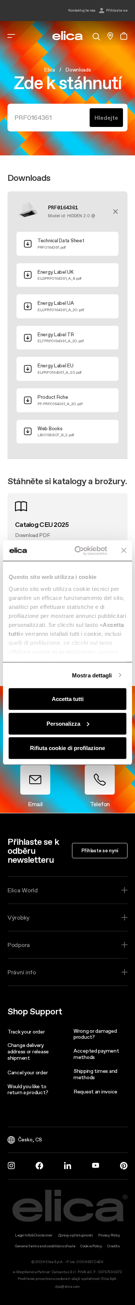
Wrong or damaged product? (95, 1034)
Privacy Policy (109, 1235)
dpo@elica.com (67, 1286)
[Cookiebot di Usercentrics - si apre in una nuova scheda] (79, 550)
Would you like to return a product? (28, 1089)
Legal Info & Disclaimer (33, 1235)
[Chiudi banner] (123, 550)
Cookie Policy (91, 1246)
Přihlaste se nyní (99, 850)
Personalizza (63, 723)
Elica (49, 69)
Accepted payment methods (96, 1054)
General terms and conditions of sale (45, 1246)
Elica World (23, 890)
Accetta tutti (68, 699)
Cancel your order (28, 1072)
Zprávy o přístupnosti (75, 1235)
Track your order (26, 1031)
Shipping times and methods (95, 1074)
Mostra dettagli (92, 675)
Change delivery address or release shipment (28, 1051)
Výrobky (19, 917)
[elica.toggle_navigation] (11, 36)
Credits (113, 1246)
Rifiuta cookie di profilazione (67, 748)
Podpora (19, 945)
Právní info (22, 972)
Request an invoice (95, 1091)
